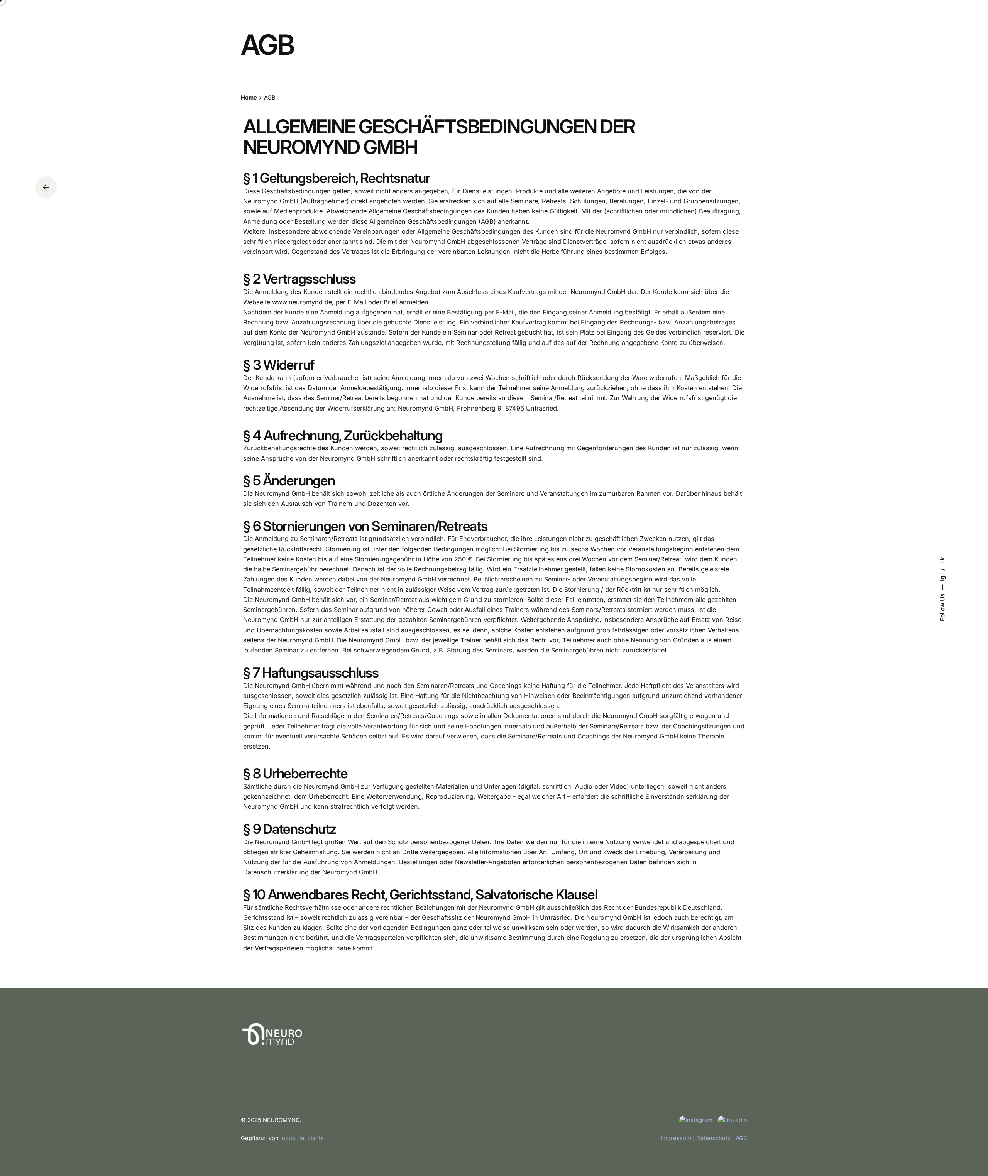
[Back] (46, 187)
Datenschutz (713, 1138)
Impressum (676, 1138)
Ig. (942, 576)
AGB (741, 1138)
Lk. (942, 559)
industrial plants (302, 1138)
